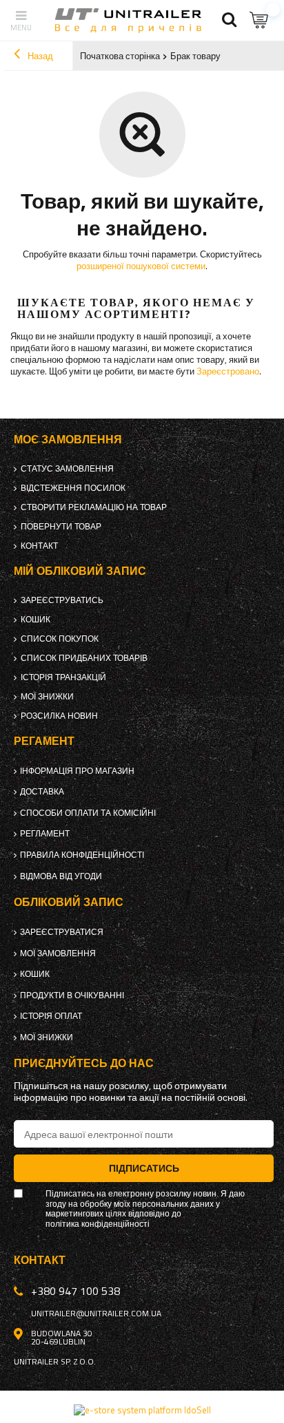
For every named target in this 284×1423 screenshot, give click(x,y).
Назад (39, 56)
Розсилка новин (59, 716)
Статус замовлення (67, 469)
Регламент (45, 834)
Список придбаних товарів (84, 658)
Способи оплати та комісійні (88, 813)
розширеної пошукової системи (141, 266)
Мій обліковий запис (80, 571)
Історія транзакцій (63, 677)
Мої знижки (47, 697)
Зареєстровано (227, 371)
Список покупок (60, 639)
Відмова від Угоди (61, 876)
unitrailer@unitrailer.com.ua (96, 1313)
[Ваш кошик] (260, 20)
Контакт (39, 546)
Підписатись (144, 1168)
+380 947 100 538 (75, 1290)
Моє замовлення (68, 439)
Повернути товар (61, 527)
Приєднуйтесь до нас (84, 1063)
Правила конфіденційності (82, 855)
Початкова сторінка (120, 56)
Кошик (35, 619)
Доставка (42, 792)
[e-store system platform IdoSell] (142, 1410)
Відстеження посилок (73, 488)
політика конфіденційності (97, 1224)
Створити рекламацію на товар (94, 507)
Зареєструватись (62, 600)
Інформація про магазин (77, 771)
